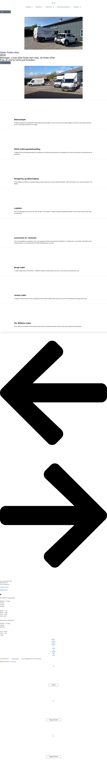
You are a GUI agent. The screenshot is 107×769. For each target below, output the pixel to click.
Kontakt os (76, 7)
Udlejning (38, 7)
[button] (53, 393)
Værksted (28, 7)
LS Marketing (13, 661)
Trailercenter (48, 7)
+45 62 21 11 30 (4, 587)
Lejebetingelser (15, 658)
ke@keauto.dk (3, 590)
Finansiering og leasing (63, 7)
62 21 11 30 (49, 676)
